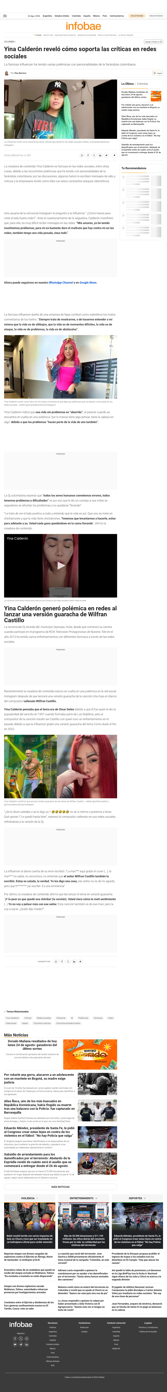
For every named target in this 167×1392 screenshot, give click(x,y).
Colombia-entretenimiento (68, 1023)
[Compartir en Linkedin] (100, 155)
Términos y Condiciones (148, 1327)
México (96, 16)
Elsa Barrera (20, 73)
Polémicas (83, 1018)
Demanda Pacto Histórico (65, 35)
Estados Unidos (62, 16)
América (52, 1327)
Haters (25, 1023)
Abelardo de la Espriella (86, 35)
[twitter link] (21, 1339)
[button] (5, 16)
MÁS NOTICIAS (60, 1186)
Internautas (11, 1023)
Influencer (60, 1018)
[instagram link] (27, 1339)
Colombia (76, 16)
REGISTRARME (137, 16)
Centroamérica (117, 16)
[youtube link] (15, 1344)
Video (110, 1018)
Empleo (84, 1332)
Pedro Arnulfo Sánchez (107, 35)
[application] (60, 566)
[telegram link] (21, 1344)
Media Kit (116, 1348)
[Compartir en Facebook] (88, 155)
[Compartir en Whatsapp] (81, 155)
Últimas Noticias (52, 1361)
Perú (105, 16)
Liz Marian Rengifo (125, 35)
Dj (72, 1018)
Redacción (84, 1327)
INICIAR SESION (156, 16)
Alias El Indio (48, 35)
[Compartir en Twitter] (94, 155)
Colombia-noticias (42, 1023)
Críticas (27, 1018)
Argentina (47, 16)
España (86, 16)
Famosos (98, 1018)
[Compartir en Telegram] (106, 155)
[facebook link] (15, 1339)
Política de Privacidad (148, 1332)
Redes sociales (44, 1018)
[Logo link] (83, 25)
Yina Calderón (12, 1018)
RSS (52, 1365)
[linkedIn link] (27, 1344)
